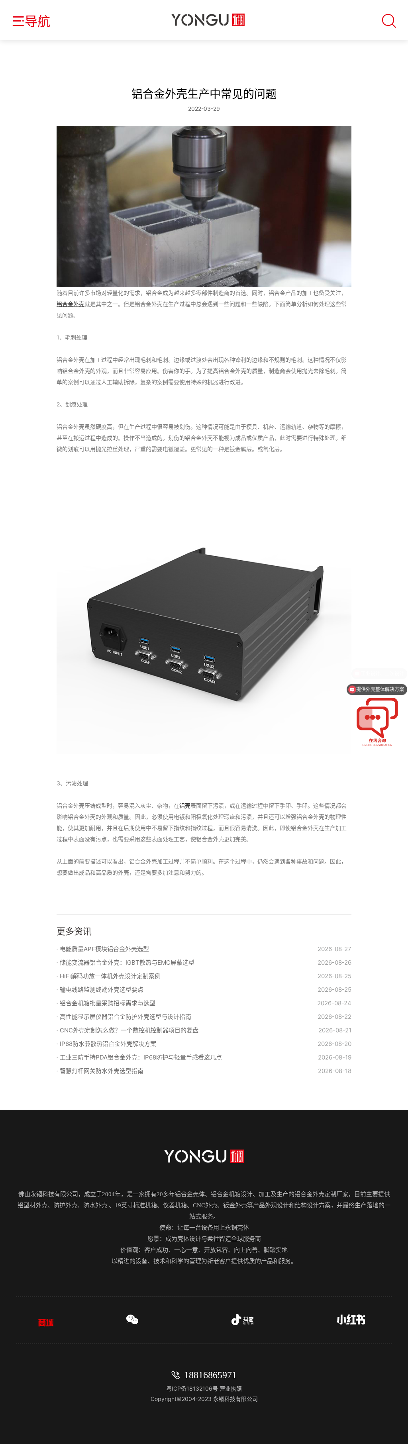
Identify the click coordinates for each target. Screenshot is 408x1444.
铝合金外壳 (70, 303)
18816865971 (210, 1375)
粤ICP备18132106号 (193, 1388)
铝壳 (184, 805)
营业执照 (231, 1388)
